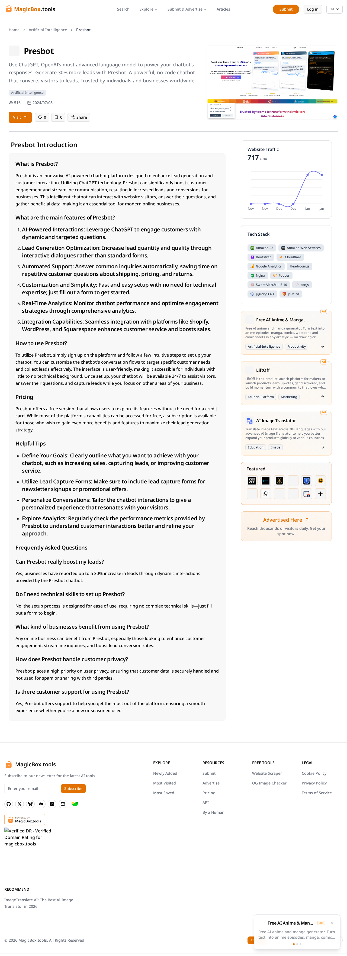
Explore (146, 9)
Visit (17, 117)
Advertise (211, 783)
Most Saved (163, 792)
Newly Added (165, 773)
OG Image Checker (269, 783)
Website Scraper (267, 773)
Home (14, 29)
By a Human (213, 812)
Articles (223, 9)
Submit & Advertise (185, 9)
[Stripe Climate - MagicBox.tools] (74, 804)
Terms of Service (317, 792)
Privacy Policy (314, 783)
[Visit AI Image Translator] (322, 447)
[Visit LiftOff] (322, 397)
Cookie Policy (314, 773)
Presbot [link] (83, 29)
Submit (209, 773)
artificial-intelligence (48, 29)
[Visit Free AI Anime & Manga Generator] (322, 346)
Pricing (209, 792)
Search (123, 9)
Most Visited (164, 783)
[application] (286, 190)
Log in (313, 9)
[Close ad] (332, 923)
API (206, 802)
